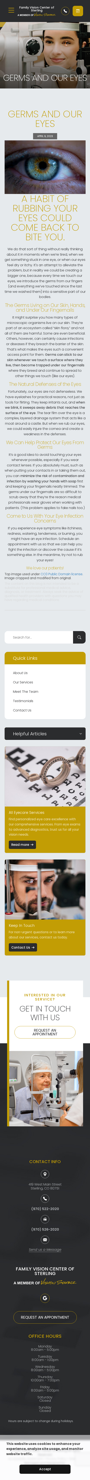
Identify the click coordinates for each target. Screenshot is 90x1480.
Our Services (23, 682)
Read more (20, 844)
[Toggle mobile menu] (11, 10)
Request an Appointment (45, 1032)
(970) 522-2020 (45, 1209)
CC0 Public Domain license (61, 574)
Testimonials (23, 701)
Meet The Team (25, 691)
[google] (45, 1298)
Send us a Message (45, 1250)
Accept (45, 1469)
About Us (20, 673)
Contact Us (22, 710)
